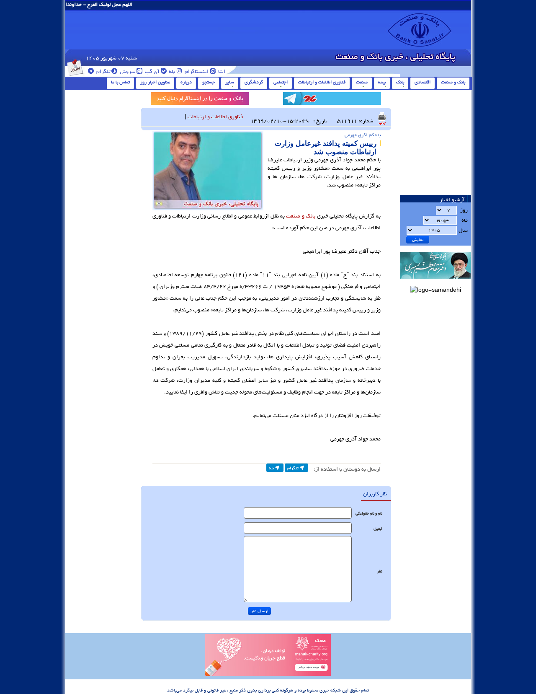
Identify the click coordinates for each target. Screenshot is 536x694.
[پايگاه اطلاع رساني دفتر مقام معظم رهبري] (435, 281)
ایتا (221, 71)
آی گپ (152, 71)
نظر (379, 571)
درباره (186, 82)
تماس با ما (120, 82)
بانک (400, 82)
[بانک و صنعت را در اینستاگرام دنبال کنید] (200, 100)
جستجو (208, 82)
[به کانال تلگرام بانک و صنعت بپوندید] (332, 100)
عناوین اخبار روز (155, 82)
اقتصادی (422, 82)
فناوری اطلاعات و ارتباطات (321, 82)
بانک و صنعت (453, 82)
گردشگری (254, 82)
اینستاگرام (196, 71)
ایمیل (378, 529)
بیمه (382, 82)
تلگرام (103, 71)
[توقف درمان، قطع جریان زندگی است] (268, 674)
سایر (229, 82)
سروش (127, 71)
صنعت (362, 82)
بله (171, 71)
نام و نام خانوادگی (369, 513)
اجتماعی (280, 82)
